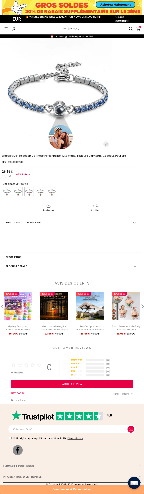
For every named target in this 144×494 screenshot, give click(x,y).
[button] (6, 28)
